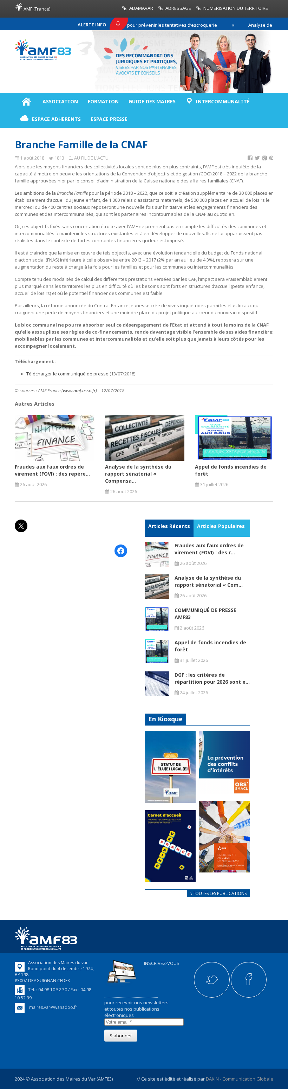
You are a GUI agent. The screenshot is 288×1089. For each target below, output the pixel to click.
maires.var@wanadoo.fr (53, 1007)
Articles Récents (169, 526)
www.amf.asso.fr (79, 390)
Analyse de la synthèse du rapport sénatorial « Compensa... (138, 473)
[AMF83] (43, 58)
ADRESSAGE (178, 8)
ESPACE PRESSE (109, 119)
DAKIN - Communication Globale (239, 1079)
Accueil (26, 101)
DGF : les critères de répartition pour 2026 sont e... (212, 678)
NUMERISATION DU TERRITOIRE (235, 8)
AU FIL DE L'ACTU (91, 158)
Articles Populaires (221, 526)
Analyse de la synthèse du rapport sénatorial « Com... (209, 581)
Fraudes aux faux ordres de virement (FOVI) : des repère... (52, 470)
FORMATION (103, 101)
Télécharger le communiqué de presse (67, 373)
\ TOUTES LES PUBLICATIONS (218, 893)
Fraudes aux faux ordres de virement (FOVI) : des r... (209, 549)
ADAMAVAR (141, 8)
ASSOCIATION (60, 101)
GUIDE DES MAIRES (152, 101)
